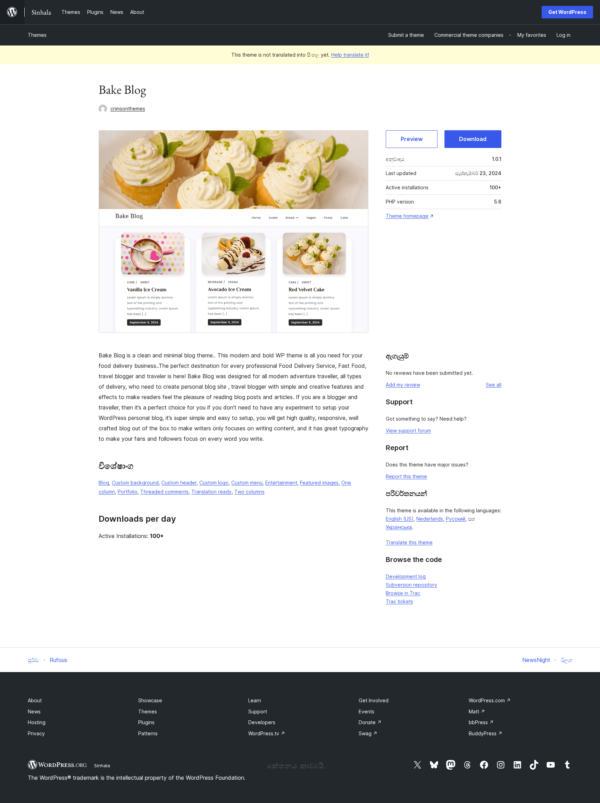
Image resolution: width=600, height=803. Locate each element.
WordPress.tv (266, 733)
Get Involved (374, 700)
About (35, 700)
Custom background (135, 483)
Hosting (36, 722)
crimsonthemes (127, 108)
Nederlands (429, 519)
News (34, 711)
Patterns (148, 733)
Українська (399, 527)
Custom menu (246, 483)
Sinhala (102, 765)
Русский (455, 519)
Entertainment (281, 483)
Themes (37, 35)
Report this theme (406, 476)
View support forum (408, 430)
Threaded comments (164, 492)
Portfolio (128, 492)
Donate (370, 722)
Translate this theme (409, 542)
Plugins (146, 722)
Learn (254, 700)
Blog (104, 483)
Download (472, 138)
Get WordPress (567, 12)
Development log (406, 576)
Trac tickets (399, 601)
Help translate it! (350, 55)
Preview (412, 138)
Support (257, 711)
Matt (477, 711)
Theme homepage (407, 216)
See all (493, 385)
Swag (368, 733)
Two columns (249, 492)
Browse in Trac (403, 593)
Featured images (319, 483)
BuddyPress (485, 733)
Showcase (150, 700)
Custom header (179, 483)
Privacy (36, 733)
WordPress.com (490, 700)
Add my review (403, 385)
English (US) (400, 519)
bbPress (481, 722)
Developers (261, 722)
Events (366, 711)
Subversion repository (411, 585)
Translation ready (211, 492)
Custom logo (213, 483)
